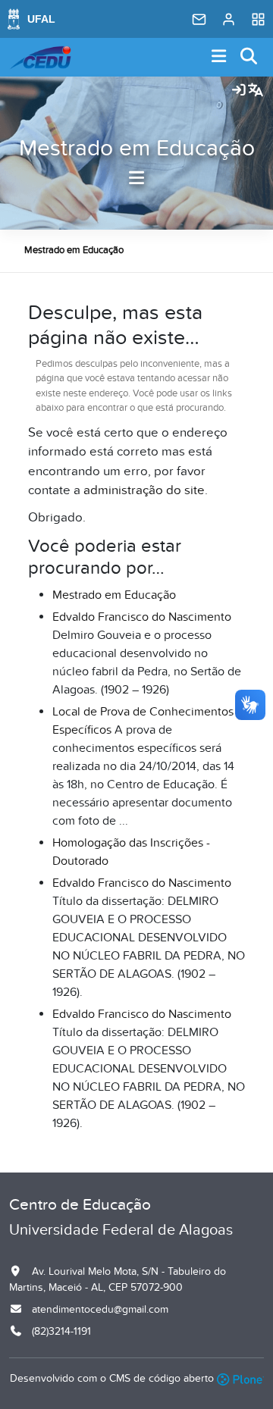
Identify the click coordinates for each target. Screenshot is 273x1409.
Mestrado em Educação (137, 148)
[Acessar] (239, 91)
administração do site (144, 490)
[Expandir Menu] (219, 57)
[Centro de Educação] (40, 57)
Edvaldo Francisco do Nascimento (141, 617)
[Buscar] (249, 57)
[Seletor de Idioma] (255, 91)
